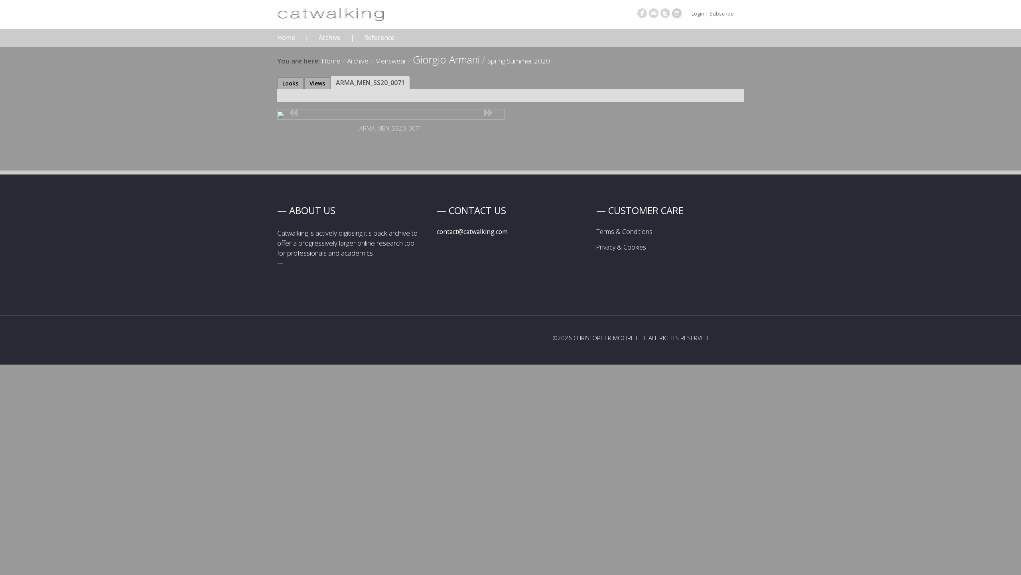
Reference (379, 37)
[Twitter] (665, 13)
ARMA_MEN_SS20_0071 (370, 82)
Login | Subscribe (713, 13)
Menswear (390, 60)
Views (317, 83)
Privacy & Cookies (621, 247)
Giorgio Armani (446, 59)
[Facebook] (642, 13)
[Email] (653, 13)
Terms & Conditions (624, 231)
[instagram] (677, 13)
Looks (290, 83)
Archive (330, 37)
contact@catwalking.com (472, 231)
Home (286, 37)
